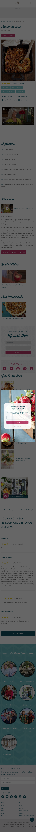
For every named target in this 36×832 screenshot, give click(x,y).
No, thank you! (17, 426)
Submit (17, 422)
